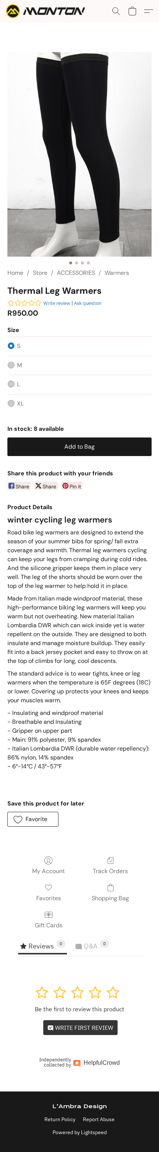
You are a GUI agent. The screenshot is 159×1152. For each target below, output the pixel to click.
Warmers (117, 273)
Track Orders (110, 871)
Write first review (83, 1027)
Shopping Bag (110, 898)
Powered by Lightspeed (80, 1132)
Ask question (87, 303)
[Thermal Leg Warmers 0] (79, 154)
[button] (47, 11)
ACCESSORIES (76, 273)
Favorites (48, 898)
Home (15, 273)
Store (40, 273)
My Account (48, 871)
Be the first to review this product (79, 1009)
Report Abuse (99, 1119)
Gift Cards (48, 925)
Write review (56, 303)
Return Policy (59, 1119)
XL (20, 403)
